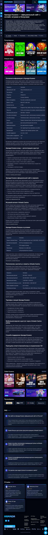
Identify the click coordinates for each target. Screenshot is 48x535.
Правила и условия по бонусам (42, 521)
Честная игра (43, 525)
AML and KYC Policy (35, 522)
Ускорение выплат (26, 517)
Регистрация (42, 2)
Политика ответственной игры (43, 517)
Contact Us (33, 524)
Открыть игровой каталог (12, 224)
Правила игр (26, 527)
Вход (35, 2)
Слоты (41, 35)
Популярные (22, 35)
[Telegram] (6, 521)
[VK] (9, 521)
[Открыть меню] (1, 1)
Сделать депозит (10, 296)
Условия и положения (26, 520)
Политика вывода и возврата (26, 524)
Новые (15, 35)
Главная (9, 35)
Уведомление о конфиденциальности (35, 519)
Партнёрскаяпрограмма (10, 526)
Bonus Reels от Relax (32, 35)
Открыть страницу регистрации (13, 174)
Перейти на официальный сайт (13, 199)
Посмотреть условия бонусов (13, 260)
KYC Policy (33, 516)
